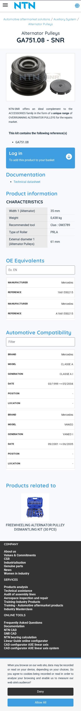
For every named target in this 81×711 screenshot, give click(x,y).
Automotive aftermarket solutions (26, 19)
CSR (7, 559)
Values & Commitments (20, 555)
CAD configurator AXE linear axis (26, 644)
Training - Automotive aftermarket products (33, 605)
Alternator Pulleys (40, 24)
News (7, 570)
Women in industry (16, 573)
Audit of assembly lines (20, 594)
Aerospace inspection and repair (26, 598)
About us (10, 551)
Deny (40, 691)
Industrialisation (15, 562)
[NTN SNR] (25, 5)
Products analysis (16, 587)
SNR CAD (10, 633)
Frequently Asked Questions (23, 622)
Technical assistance (18, 591)
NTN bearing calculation (20, 637)
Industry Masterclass (18, 609)
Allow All (40, 702)
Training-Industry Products (22, 602)
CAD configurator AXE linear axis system (31, 648)
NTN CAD (10, 630)
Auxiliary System (64, 19)
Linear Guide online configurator (26, 641)
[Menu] (5, 5)
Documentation (14, 626)
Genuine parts (13, 566)
